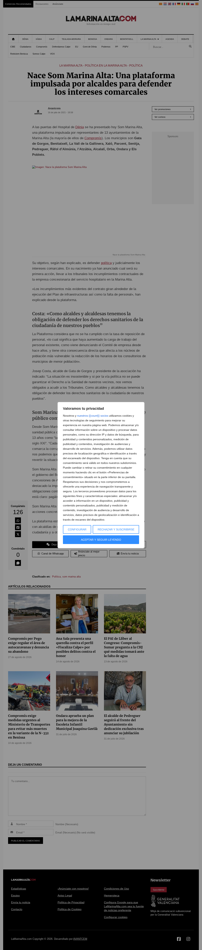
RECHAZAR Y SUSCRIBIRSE (116, 529)
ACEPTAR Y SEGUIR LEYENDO (101, 539)
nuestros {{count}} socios (92, 415)
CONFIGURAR (77, 529)
